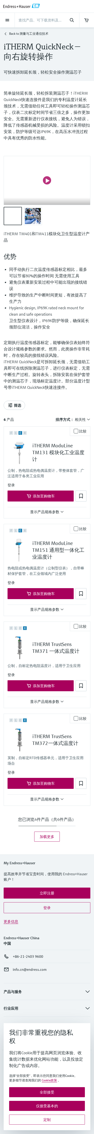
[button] (11, 485)
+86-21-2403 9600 (28, 956)
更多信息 (11, 921)
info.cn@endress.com (30, 969)
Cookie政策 (49, 1080)
